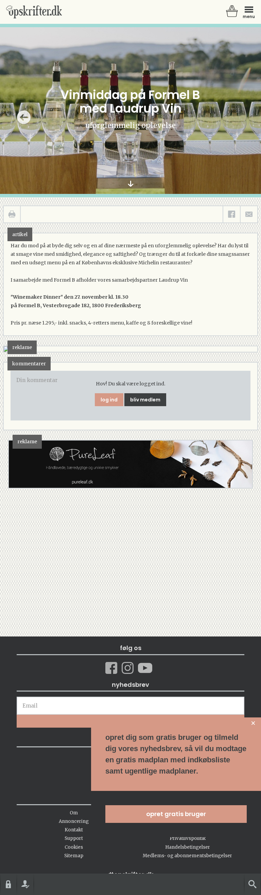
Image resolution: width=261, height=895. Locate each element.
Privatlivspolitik (188, 838)
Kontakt (74, 830)
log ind (109, 399)
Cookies (74, 847)
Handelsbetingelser (187, 847)
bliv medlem (145, 399)
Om (74, 813)
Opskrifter (34, 11)
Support (74, 838)
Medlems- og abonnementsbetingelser (187, 856)
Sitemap (73, 856)
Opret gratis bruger (176, 814)
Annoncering (74, 821)
